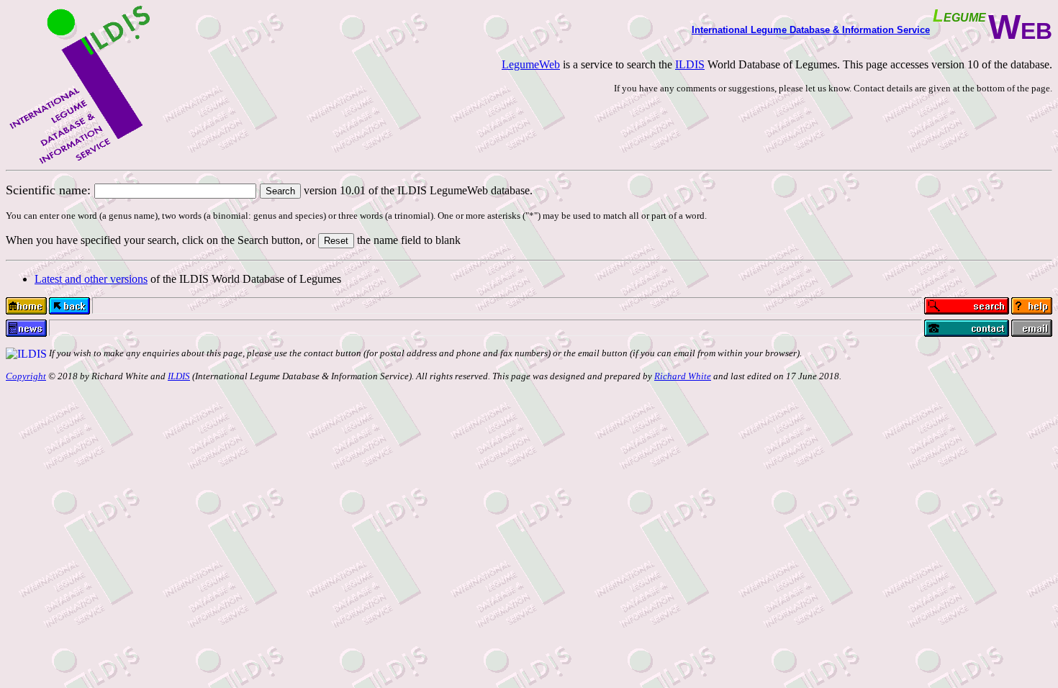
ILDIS (690, 64)
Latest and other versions (91, 279)
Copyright (26, 376)
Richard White (682, 376)
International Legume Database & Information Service (811, 29)
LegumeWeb (531, 64)
